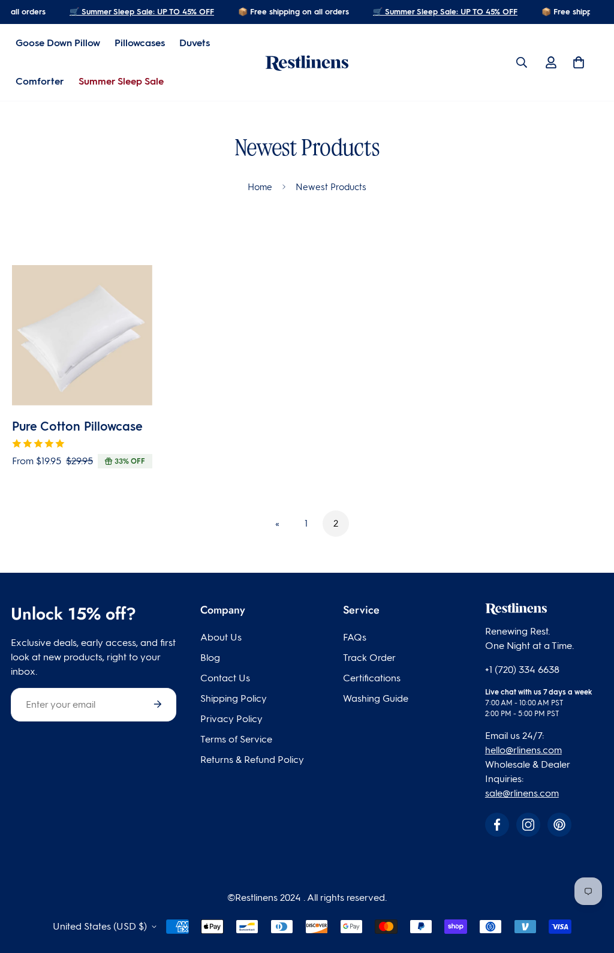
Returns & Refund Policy (252, 759)
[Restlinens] (307, 62)
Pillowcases (140, 43)
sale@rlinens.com (522, 793)
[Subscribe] (158, 704)
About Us (221, 637)
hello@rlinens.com (523, 750)
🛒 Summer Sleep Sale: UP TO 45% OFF (139, 11)
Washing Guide (375, 698)
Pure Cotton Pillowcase (77, 426)
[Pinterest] (559, 825)
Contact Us (225, 678)
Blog (210, 657)
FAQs (354, 637)
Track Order (369, 657)
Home (260, 187)
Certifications (372, 678)
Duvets (194, 43)
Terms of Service (236, 739)
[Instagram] (528, 825)
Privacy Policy (231, 718)
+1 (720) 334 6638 (522, 669)
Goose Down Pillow (58, 43)
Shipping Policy (233, 698)
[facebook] (497, 825)
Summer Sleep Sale (121, 81)
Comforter (40, 81)
